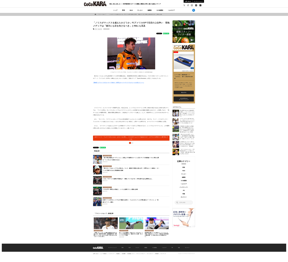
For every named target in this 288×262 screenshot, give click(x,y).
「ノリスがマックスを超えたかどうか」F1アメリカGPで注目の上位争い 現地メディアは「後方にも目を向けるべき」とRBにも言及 (135, 14)
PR (184, 190)
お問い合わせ (188, 1)
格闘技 (150, 10)
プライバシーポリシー (140, 253)
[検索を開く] (193, 10)
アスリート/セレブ (102, 14)
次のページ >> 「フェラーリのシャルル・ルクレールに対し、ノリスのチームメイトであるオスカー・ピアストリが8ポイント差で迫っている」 (131, 138)
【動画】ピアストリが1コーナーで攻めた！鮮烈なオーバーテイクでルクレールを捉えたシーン (118, 82)
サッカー (140, 10)
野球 (123, 10)
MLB (131, 10)
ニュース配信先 (103, 253)
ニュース (100, 29)
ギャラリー (184, 197)
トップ (115, 10)
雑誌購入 (118, 253)
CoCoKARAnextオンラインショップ (183, 99)
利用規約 (157, 253)
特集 (184, 193)
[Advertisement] (131, 96)
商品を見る (183, 92)
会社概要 (123, 253)
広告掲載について (130, 253)
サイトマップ (163, 253)
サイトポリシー (150, 253)
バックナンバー (184, 187)
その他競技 (159, 10)
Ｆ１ (96, 29)
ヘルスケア (171, 10)
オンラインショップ (198, 1)
